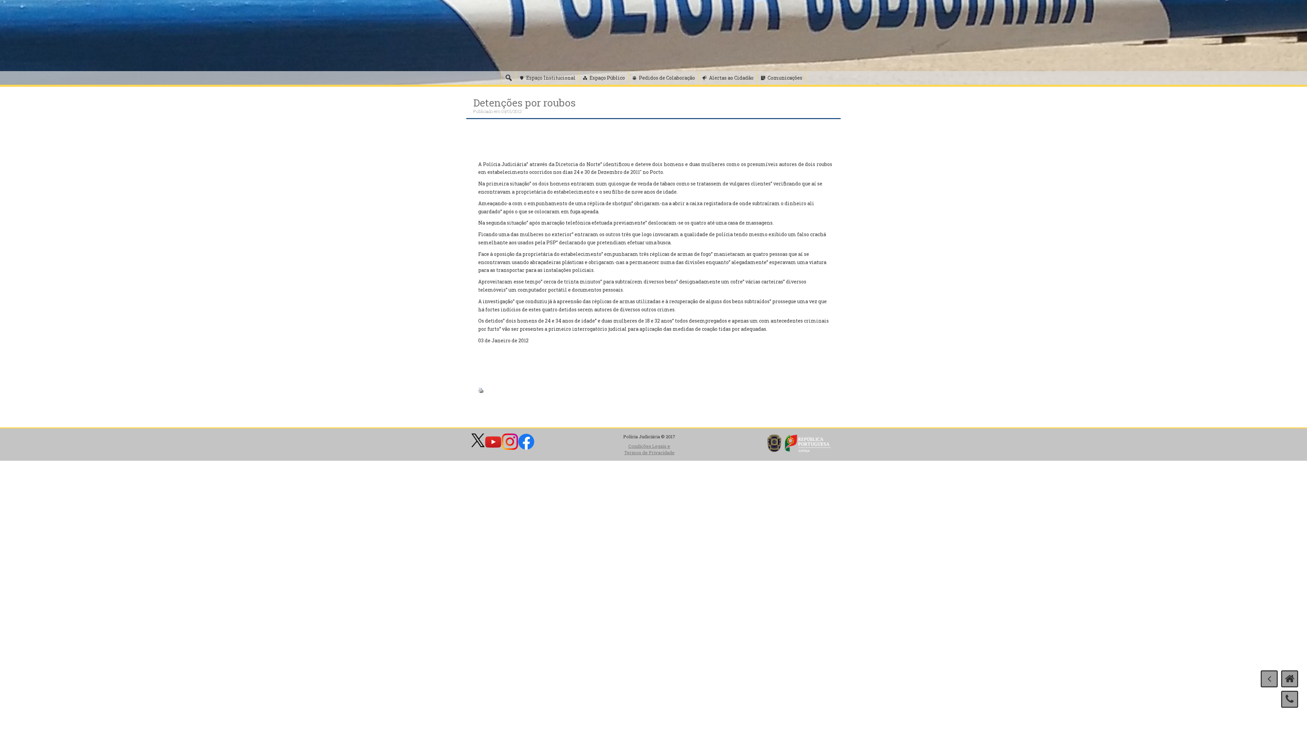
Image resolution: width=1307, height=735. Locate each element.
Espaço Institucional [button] (551, 78)
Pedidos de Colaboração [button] (667, 78)
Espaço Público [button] (607, 78)
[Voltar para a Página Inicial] (1289, 678)
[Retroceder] (1269, 678)
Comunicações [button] (785, 78)
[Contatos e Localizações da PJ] (1289, 699)
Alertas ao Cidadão (731, 78)
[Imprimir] (481, 390)
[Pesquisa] (508, 78)
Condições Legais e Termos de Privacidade (649, 449)
